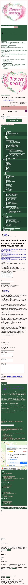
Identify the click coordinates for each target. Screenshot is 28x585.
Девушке (8, 164)
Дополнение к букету (11, 226)
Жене (7, 162)
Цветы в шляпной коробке (15, 150)
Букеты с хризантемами (12, 204)
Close (2, 557)
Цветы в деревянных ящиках (13, 146)
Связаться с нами (5, 47)
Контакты (12, 229)
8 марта (8, 188)
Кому (8, 159)
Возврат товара (13, 47)
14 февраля (9, 186)
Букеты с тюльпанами (11, 203)
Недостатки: (4, 357)
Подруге (8, 167)
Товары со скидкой (5, 51)
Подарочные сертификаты (15, 50)
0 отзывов (3, 262)
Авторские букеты (13, 141)
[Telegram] (2, 417)
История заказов (13, 54)
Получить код (14, 120)
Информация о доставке (9, 32)
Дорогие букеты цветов (12, 145)
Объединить (8, 568)
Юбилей (8, 177)
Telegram (5, 68)
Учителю (8, 169)
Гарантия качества (7, 33)
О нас (4, 31)
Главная (9, 131)
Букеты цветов (10, 140)
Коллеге (8, 168)
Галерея (10, 230)
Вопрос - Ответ (16, 228)
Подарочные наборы (11, 219)
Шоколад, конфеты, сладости (13, 221)
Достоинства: (4, 352)
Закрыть (3, 538)
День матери (9, 189)
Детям (7, 171)
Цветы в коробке (10, 149)
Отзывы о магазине (14, 208)
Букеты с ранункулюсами (12, 200)
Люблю (8, 178)
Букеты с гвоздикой (11, 195)
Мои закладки (6, 503)
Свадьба (8, 182)
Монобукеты (12, 144)
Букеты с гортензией (11, 197)
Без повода (9, 184)
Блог (10, 209)
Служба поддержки (5, 46)
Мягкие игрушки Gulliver (12, 222)
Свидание (8, 185)
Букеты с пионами (10, 199)
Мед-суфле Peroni (10, 220)
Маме (7, 160)
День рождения (10, 176)
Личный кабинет (7, 501)
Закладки (19, 54)
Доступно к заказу (5, 284)
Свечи (7, 217)
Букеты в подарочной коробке (16, 151)
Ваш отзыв (3, 363)
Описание (5, 290)
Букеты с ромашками (11, 193)
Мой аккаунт (4, 52)
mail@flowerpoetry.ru (8, 61)
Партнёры (24, 50)
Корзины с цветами (11, 147)
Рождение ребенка (10, 181)
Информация (4, 41)
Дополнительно (4, 49)
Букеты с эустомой (11, 206)
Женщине (8, 166)
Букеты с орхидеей (11, 198)
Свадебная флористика (12, 155)
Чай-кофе (8, 224)
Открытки (8, 225)
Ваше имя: (3, 349)
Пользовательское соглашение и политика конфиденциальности (13, 35)
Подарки (9, 216)
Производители (4, 50)
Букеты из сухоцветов (11, 158)
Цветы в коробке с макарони (16, 154)
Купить (8, 550)
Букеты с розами (10, 202)
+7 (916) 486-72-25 (7, 63)
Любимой (8, 163)
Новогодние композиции (12, 156)
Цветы (9, 191)
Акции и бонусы (7, 29)
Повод (8, 175)
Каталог (9, 138)
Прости (8, 180)
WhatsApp (5, 66)
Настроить (3, 550)
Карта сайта (20, 47)
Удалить (8, 577)
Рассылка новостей (8, 505)
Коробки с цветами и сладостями (17, 153)
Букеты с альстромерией (12, 194)
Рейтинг (3, 373)
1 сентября (8, 190)
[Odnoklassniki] (1, 417)
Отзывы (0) (6, 291)
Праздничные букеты (14, 142)
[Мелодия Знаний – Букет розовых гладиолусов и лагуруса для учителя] (14, 250)
